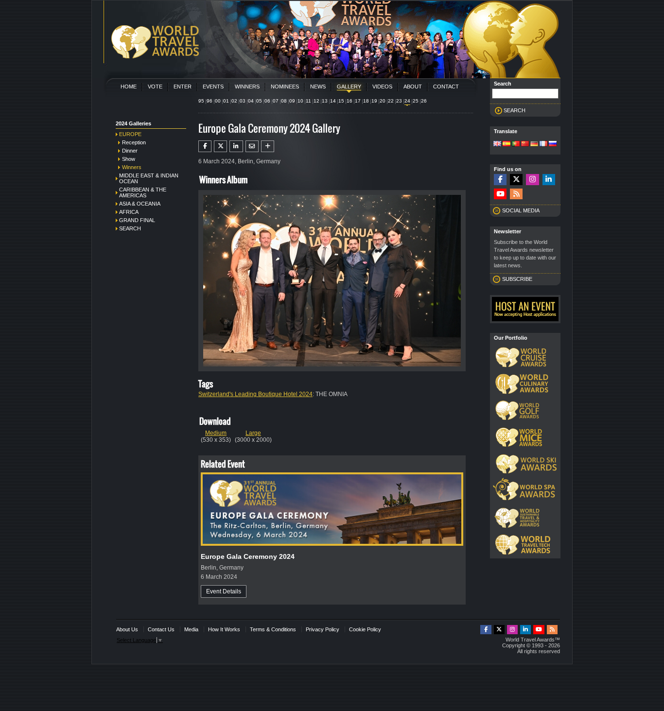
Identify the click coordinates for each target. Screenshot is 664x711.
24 (407, 101)
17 (358, 101)
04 (251, 101)
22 (391, 101)
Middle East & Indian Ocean (148, 178)
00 (218, 101)
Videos (382, 86)
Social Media (521, 210)
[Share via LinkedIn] (236, 146)
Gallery (349, 86)
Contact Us (161, 629)
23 (399, 101)
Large (253, 433)
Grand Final (137, 220)
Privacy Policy (322, 629)
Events (213, 86)
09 (292, 101)
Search (130, 228)
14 (333, 101)
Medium (216, 433)
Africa (129, 212)
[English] (497, 144)
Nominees (285, 86)
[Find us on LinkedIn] (548, 179)
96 (209, 101)
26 (424, 101)
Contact (446, 86)
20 (382, 101)
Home (129, 86)
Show (128, 159)
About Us (127, 629)
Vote (155, 86)
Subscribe (517, 279)
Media (191, 629)
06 (267, 101)
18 (366, 101)
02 (234, 101)
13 (325, 101)
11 (308, 101)
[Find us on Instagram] (532, 179)
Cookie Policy (365, 629)
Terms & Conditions (273, 629)
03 (242, 101)
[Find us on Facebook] (500, 179)
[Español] (506, 144)
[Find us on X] (516, 179)
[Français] (543, 144)
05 (259, 101)
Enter (183, 86)
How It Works (224, 629)
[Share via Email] (252, 146)
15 (341, 101)
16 (349, 101)
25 (416, 101)
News (318, 86)
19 (374, 101)
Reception (134, 142)
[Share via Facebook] (205, 146)
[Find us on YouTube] (500, 194)
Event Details (223, 591)
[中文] (525, 144)
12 (316, 101)
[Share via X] (220, 146)
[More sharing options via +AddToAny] (268, 146)
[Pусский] (553, 144)
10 (300, 101)
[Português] (516, 144)
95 (201, 101)
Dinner (130, 151)
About (412, 86)
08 (284, 101)
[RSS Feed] (516, 194)
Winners (247, 86)
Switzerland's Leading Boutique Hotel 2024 (255, 394)
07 (276, 101)
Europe (130, 134)
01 (226, 101)
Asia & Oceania (139, 204)
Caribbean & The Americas (142, 192)
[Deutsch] (534, 144)
